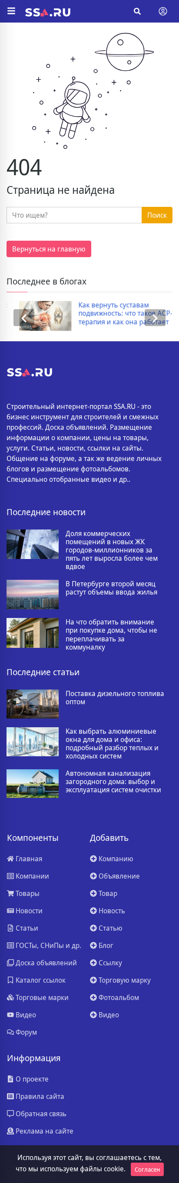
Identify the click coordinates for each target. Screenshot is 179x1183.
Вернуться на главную (49, 249)
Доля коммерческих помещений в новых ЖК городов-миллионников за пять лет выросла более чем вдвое (112, 550)
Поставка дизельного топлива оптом (115, 698)
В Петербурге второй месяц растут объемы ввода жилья (111, 588)
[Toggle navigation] (162, 11)
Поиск (157, 215)
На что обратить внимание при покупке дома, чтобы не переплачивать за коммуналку (111, 634)
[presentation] (23, 317)
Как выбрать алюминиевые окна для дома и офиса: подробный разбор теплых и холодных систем (112, 744)
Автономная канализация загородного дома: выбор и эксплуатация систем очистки (113, 781)
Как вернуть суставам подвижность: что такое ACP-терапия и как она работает (113, 313)
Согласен (147, 1169)
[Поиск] (137, 11)
